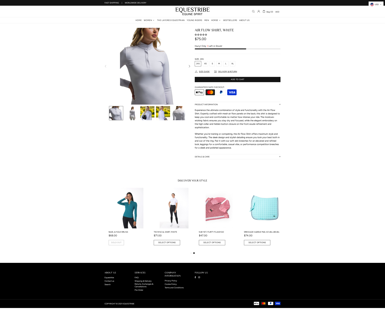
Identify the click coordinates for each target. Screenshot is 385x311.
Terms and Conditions (174, 287)
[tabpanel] (215, 219)
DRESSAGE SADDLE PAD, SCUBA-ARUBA (257, 232)
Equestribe (192, 11)
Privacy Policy (171, 281)
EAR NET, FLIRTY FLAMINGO (207, 232)
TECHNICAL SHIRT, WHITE (161, 232)
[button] (201, 35)
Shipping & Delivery (143, 281)
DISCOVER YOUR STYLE (192, 180)
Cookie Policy (171, 284)
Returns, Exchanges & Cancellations (144, 285)
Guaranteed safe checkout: (210, 87)
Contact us (109, 281)
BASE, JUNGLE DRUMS (114, 232)
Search (108, 284)
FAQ (137, 277)
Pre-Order (139, 290)
